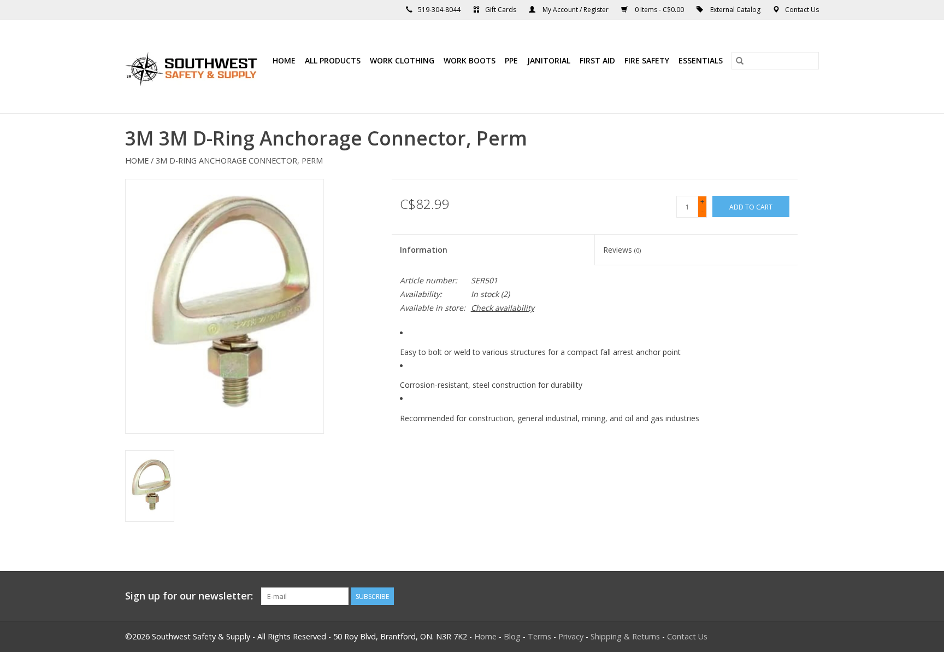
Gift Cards (500, 9)
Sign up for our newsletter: (189, 596)
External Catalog (735, 9)
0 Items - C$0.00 (659, 9)
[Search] (739, 60)
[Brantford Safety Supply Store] (193, 67)
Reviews (622, 250)
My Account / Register (575, 9)
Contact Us (802, 9)
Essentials (700, 60)
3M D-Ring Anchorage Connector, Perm (239, 160)
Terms (539, 636)
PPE (511, 60)
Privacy (570, 636)
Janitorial (548, 60)
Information (423, 250)
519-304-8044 (439, 9)
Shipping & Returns (625, 636)
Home (284, 60)
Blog (512, 636)
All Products (333, 60)
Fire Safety (646, 60)
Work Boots (469, 60)
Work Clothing (402, 60)
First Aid (597, 60)
